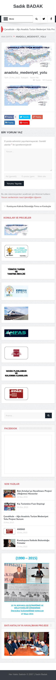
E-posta (49, 80)
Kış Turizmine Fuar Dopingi (31, 504)
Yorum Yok (34, 78)
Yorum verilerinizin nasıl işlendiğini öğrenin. (21, 197)
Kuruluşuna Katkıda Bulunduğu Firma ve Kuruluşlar (29, 206)
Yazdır (38, 80)
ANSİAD (21, 529)
